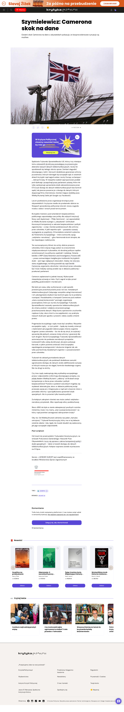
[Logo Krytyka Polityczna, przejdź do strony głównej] (62, 9)
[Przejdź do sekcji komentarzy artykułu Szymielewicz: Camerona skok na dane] (43, 127)
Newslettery (61, 677)
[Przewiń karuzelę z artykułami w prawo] (110, 619)
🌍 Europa (41, 491)
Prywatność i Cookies (98, 677)
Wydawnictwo (23, 677)
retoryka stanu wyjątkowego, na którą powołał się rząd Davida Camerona (56, 263)
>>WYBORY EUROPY (45, 457)
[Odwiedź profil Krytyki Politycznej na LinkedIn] (43, 701)
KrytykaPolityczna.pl (25, 670)
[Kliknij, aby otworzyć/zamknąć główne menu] (4, 10)
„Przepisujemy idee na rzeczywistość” (31, 665)
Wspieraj (22, 10)
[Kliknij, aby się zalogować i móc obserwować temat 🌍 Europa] (47, 491)
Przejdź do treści (10, 2)
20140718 (42, 495)
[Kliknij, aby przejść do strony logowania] (111, 10)
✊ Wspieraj (94, 690)
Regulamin (94, 670)
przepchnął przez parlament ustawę (58, 182)
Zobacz (22, 585)
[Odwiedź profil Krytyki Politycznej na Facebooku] (28, 701)
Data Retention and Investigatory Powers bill (62, 256)
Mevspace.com (95, 701)
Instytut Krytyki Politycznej (27, 683)
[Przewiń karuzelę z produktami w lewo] (13, 567)
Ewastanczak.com (110, 701)
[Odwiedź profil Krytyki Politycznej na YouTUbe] (40, 701)
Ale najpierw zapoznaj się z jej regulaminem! (63, 515)
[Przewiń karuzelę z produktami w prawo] (110, 567)
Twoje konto (94, 683)
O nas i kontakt (62, 683)
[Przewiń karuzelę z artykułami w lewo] (13, 619)
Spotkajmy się (62, 690)
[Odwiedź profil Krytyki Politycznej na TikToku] (36, 701)
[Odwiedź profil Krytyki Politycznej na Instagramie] (32, 701)
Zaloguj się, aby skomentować (56, 523)
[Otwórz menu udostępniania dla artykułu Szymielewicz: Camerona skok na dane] (38, 127)
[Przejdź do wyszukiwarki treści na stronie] (11, 10)
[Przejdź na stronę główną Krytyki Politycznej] (32, 653)
